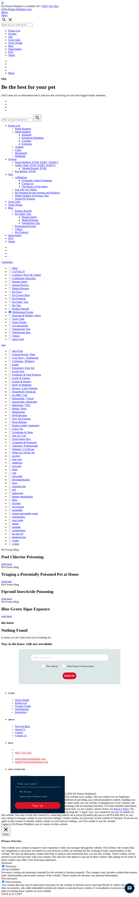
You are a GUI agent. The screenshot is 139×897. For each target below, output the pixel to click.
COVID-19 (18, 271)
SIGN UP (69, 675)
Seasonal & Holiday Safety (26, 315)
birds (14, 469)
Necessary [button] (6, 862)
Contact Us (28, 183)
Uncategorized (20, 325)
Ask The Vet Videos (26, 189)
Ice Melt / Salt (19, 395)
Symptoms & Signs (22, 432)
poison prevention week (25, 513)
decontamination (21, 479)
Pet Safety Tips (23, 214)
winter (15, 540)
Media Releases (30, 220)
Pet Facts (17, 291)
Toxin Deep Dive (21, 439)
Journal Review (20, 285)
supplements (18, 530)
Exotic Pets (18, 371)
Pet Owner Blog (21, 295)
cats (14, 472)
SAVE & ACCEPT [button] (11, 894)
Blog (10, 46)
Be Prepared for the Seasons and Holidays (37, 192)
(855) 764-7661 (50, 6)
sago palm (17, 520)
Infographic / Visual (22, 398)
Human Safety (29, 217)
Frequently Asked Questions (37, 180)
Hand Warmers (23, 128)
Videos (18, 229)
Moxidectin (21, 153)
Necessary (10, 866)
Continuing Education (24, 278)
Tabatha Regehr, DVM (34, 168)
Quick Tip (17, 428)
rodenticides (18, 516)
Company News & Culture (26, 274)
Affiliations (21, 177)
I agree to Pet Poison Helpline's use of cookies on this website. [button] (34, 824)
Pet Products (21, 232)
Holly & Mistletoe (22, 384)
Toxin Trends (15, 42)
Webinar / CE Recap (23, 449)
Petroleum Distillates (33, 137)
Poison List (14, 30)
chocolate (17, 476)
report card (18, 339)
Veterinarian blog (21, 332)
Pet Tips (16, 305)
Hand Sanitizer (23, 131)
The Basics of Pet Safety (35, 186)
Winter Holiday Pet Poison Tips (32, 195)
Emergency (21, 712)
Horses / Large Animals (24, 388)
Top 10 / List (19, 435)
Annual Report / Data (23, 354)
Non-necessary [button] (9, 878)
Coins (18, 150)
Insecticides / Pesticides (24, 401)
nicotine (16, 503)
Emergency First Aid (23, 368)
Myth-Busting (19, 415)
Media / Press (19, 408)
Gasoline (26, 140)
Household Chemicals (24, 391)
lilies (14, 500)
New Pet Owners (21, 418)
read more (6, 564)
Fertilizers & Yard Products (26, 374)
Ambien (19, 147)
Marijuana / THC (21, 405)
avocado (16, 466)
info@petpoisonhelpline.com (30, 758)
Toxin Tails (14, 39)
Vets (10, 36)
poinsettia (17, 510)
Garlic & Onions (21, 378)
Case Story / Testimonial (25, 357)
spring (15, 523)
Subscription (15, 49)
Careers (19, 732)
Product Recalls (23, 210)
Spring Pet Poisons (25, 198)
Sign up (37, 805)
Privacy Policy (121, 808)
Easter (15, 364)
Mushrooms (18, 412)
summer (16, 527)
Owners (12, 33)
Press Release (19, 422)
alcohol (16, 456)
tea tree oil (17, 533)
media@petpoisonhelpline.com (31, 761)
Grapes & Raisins (21, 381)
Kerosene (27, 143)
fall (14, 489)
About (11, 55)
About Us (20, 729)
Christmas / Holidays (23, 361)
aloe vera (17, 459)
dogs (14, 483)
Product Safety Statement (25, 425)
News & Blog (22, 726)
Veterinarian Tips (31, 223)
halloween (17, 493)
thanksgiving (19, 537)
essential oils (19, 486)
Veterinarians (22, 709)
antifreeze (17, 462)
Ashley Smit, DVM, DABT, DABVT (35, 165)
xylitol (15, 543)
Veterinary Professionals (25, 445)
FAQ (11, 52)
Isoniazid (26, 134)
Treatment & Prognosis (24, 442)
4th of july (17, 351)
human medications (22, 496)
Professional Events (25, 226)
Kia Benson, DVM (25, 171)
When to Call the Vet (23, 452)
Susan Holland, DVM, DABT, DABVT (36, 162)
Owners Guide (23, 706)
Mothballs (20, 156)
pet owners (18, 506)
